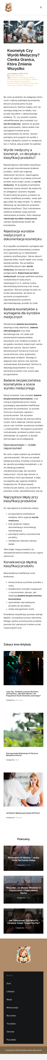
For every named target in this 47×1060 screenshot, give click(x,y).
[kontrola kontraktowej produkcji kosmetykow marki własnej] (23, 21)
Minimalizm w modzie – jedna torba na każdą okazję (23, 859)
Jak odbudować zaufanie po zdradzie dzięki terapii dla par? (23, 921)
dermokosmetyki (13, 83)
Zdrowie (19, 817)
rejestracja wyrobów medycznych (20, 85)
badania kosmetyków (20, 77)
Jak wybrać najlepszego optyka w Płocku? (23, 813)
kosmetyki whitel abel (29, 83)
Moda (28, 865)
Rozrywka (19, 700)
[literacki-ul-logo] (8, 3)
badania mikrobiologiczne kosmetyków (21, 78)
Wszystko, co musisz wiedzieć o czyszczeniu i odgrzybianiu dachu (23, 890)
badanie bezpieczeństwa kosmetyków (22, 80)
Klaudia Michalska (17, 75)
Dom (17, 760)
